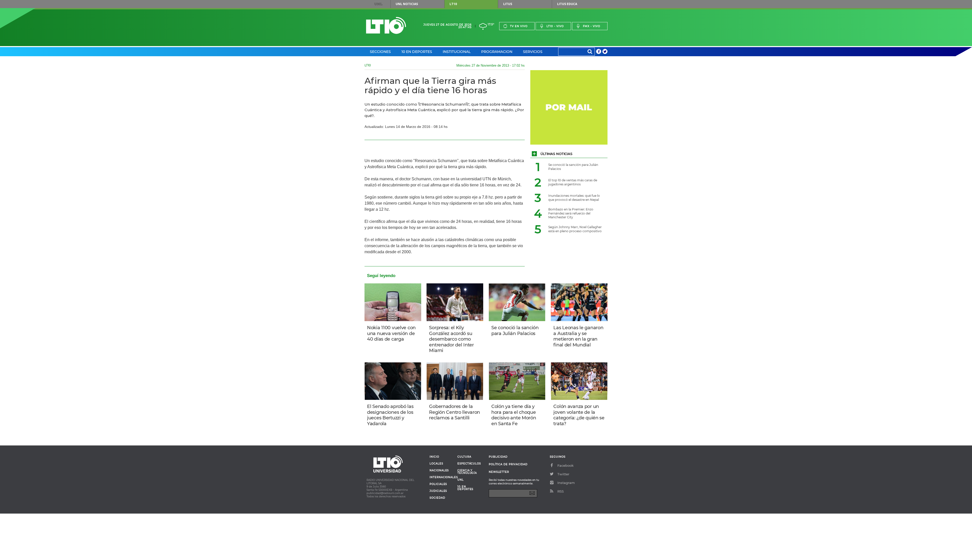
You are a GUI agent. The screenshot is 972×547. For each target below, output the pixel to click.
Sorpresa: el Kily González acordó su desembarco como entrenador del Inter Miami (451, 339)
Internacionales (442, 477)
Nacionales (439, 470)
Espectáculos (469, 463)
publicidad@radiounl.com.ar (385, 493)
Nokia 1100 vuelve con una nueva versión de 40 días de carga (391, 333)
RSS (560, 491)
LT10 (453, 4)
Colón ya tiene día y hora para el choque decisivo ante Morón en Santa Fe (513, 415)
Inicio (434, 457)
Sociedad (437, 498)
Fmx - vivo (591, 26)
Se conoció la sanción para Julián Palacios (515, 330)
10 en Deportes (416, 51)
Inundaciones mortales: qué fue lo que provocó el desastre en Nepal (574, 198)
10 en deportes (465, 488)
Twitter (563, 474)
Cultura (464, 457)
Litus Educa (567, 4)
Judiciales (438, 491)
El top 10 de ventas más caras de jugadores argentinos (572, 182)
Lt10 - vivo (555, 26)
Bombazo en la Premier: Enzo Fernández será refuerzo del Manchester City (570, 213)
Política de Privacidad (508, 464)
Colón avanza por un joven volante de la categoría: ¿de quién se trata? (578, 415)
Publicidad (498, 456)
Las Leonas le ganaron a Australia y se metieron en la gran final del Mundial (578, 336)
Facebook (565, 465)
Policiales (438, 484)
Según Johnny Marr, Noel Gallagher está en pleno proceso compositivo (575, 229)
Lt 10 (386, 25)
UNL (378, 4)
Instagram (566, 483)
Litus (507, 4)
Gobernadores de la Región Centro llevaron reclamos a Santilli (454, 412)
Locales (436, 463)
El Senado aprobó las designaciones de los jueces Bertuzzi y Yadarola (390, 415)
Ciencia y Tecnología (467, 471)
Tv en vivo (519, 26)
